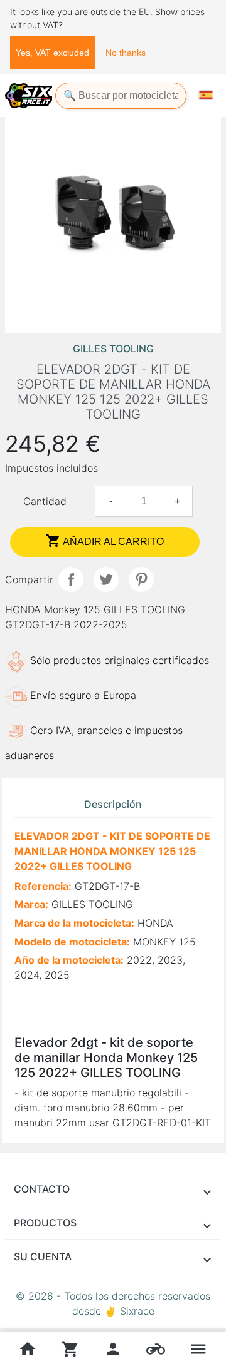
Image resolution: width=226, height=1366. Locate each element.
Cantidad (45, 501)
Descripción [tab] (113, 804)
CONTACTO (42, 1189)
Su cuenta (43, 1256)
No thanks (125, 53)
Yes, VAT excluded (52, 53)
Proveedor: (40, 994)
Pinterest (141, 579)
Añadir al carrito (105, 540)
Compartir (70, 579)
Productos (45, 1222)
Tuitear (106, 579)
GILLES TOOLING (113, 348)
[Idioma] (206, 95)
